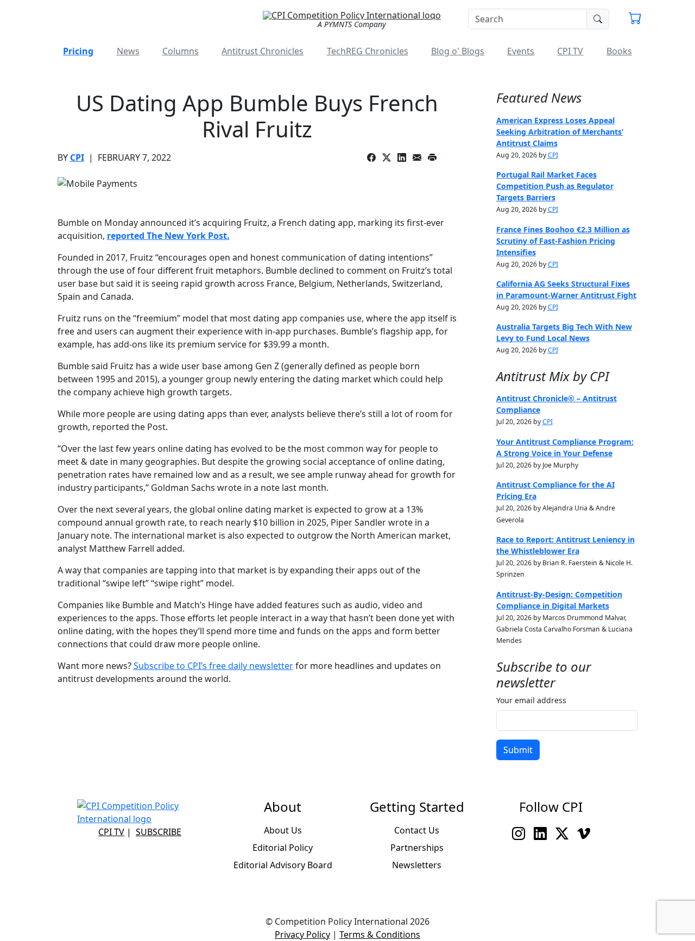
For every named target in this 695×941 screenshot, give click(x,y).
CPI (77, 157)
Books (619, 51)
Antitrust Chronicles (263, 51)
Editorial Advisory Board (282, 865)
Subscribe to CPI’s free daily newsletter (213, 666)
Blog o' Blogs (457, 51)
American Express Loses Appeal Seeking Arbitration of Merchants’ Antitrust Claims (559, 131)
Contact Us (416, 830)
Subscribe (158, 832)
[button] (635, 20)
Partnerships (417, 848)
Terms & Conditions (379, 934)
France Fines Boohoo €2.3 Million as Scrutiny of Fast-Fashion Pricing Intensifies (563, 240)
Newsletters (416, 865)
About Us (283, 830)
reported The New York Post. (168, 236)
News (128, 51)
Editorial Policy (282, 848)
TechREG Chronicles (367, 51)
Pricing (78, 51)
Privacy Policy (302, 934)
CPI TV (570, 51)
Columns (180, 51)
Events (520, 51)
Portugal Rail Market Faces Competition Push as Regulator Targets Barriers (555, 186)
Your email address (531, 700)
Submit (518, 750)
